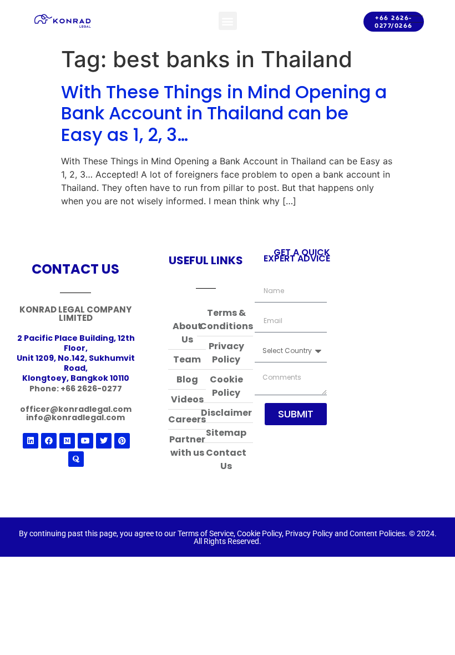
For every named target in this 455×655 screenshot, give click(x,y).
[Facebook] (49, 441)
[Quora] (76, 459)
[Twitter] (104, 441)
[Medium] (67, 441)
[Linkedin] (30, 441)
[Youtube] (85, 441)
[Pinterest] (122, 441)
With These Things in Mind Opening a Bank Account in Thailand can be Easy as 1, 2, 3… (224, 113)
